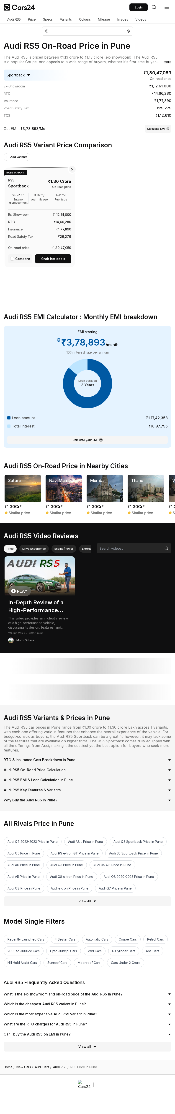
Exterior (87, 548)
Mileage (104, 19)
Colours (85, 19)
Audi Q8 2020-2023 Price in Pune (129, 877)
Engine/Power (63, 548)
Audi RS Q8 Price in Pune (112, 865)
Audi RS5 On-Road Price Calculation (35, 770)
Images (122, 19)
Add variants (18, 157)
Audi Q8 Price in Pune (24, 888)
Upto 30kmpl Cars (63, 951)
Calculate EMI (156, 128)
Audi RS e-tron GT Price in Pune (75, 853)
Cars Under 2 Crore (125, 963)
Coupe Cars (128, 939)
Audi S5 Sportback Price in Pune (133, 853)
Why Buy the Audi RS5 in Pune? (30, 800)
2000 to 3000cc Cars (24, 951)
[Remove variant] (72, 169)
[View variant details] (40, 216)
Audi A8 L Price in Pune (85, 842)
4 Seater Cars (65, 939)
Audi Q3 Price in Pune (66, 865)
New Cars (24, 1067)
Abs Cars (152, 951)
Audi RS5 (14, 19)
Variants (66, 19)
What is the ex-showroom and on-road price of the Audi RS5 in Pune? (63, 994)
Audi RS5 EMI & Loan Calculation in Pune (38, 780)
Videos (140, 19)
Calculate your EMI (84, 440)
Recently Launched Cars (26, 939)
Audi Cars (43, 1067)
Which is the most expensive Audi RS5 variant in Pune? (50, 1014)
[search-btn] (154, 7)
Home (9, 1067)
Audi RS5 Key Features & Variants (32, 790)
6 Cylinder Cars (123, 951)
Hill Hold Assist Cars (22, 963)
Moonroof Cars (89, 963)
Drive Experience (34, 548)
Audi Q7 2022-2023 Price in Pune (33, 842)
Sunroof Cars (57, 963)
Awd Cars (95, 951)
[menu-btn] (166, 7)
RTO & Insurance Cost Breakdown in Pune (39, 759)
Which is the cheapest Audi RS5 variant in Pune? (45, 1004)
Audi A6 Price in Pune (24, 865)
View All (84, 901)
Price (32, 19)
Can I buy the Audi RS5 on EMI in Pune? (37, 1034)
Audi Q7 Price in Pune (115, 888)
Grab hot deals (53, 259)
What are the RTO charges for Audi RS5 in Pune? (45, 1024)
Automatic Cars (97, 939)
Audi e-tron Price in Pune (69, 888)
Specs (48, 19)
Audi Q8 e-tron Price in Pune (71, 877)
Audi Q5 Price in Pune (24, 853)
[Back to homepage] (19, 7)
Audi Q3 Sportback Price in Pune (138, 842)
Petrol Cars (155, 939)
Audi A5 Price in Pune (24, 877)
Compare (22, 259)
